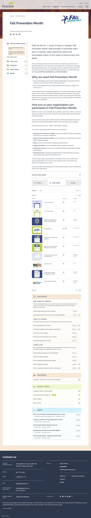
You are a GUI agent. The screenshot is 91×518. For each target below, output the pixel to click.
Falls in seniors (37, 403)
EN (85, 3)
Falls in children (37, 399)
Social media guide (39, 175)
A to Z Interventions (48, 202)
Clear (40, 190)
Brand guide (47, 228)
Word (73, 325)
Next (79, 195)
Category (34, 190)
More (79, 315)
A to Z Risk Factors (48, 211)
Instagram (65, 496)
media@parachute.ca (23, 488)
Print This (19, 34)
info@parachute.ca (22, 483)
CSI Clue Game (48, 263)
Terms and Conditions (7, 508)
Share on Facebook (14, 34)
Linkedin (67, 496)
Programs (12, 16)
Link (74, 311)
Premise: (7, 515)
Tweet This (11, 34)
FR (87, 3)
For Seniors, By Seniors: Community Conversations (47, 379)
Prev (76, 195)
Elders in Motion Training (50, 281)
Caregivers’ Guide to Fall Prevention (42, 391)
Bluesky (60, 496)
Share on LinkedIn (16, 34)
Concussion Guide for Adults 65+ (44, 395)
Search (81, 3)
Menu (87, 7)
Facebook (62, 496)
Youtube (69, 496)
